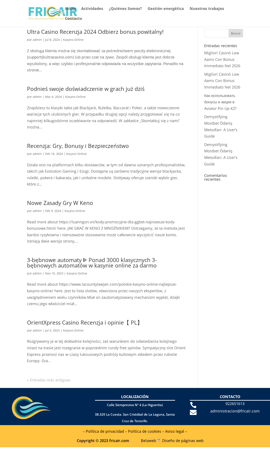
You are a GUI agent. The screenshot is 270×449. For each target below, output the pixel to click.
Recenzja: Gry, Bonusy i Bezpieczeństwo (78, 146)
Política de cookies (144, 431)
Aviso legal (174, 431)
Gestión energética (166, 9)
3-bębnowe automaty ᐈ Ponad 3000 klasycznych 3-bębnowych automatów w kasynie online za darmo (92, 262)
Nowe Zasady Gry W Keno (60, 203)
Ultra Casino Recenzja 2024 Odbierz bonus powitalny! (95, 31)
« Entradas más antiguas (48, 379)
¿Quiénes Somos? (125, 9)
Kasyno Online (73, 40)
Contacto (73, 19)
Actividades (92, 9)
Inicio (70, 9)
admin (37, 40)
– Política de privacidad (103, 431)
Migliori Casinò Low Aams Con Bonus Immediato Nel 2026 (222, 59)
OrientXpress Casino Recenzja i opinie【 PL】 (85, 322)
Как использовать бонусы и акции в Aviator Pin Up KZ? (220, 102)
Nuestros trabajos (207, 9)
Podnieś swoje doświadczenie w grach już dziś (85, 89)
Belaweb (148, 440)
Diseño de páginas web (183, 440)
